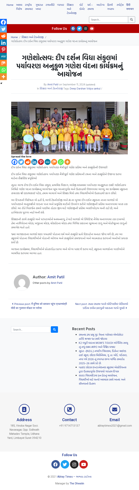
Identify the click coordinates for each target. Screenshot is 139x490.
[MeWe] (48, 162)
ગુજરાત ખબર (39, 7)
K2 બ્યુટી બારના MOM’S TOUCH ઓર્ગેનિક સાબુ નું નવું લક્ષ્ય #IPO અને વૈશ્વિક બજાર (103, 345)
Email (115, 419)
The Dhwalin (77, 483)
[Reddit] (28, 162)
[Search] (54, 329)
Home (10, 5)
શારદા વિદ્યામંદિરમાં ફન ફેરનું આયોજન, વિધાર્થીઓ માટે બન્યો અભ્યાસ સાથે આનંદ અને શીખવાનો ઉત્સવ (102, 379)
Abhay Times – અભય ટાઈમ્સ (74, 476)
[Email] (114, 409)
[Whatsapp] (61, 162)
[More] (67, 162)
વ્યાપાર (60, 5)
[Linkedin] (34, 162)
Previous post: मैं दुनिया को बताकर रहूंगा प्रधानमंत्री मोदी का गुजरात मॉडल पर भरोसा (39, 306)
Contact (69, 419)
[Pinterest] (41, 162)
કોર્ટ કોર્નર (82, 7)
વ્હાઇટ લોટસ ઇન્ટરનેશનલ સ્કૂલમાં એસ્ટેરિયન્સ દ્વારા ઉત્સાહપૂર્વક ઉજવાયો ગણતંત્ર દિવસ (102, 369)
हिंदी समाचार (130, 7)
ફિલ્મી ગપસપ (110, 7)
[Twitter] (79, 28)
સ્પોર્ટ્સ (120, 5)
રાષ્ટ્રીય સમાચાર (29, 7)
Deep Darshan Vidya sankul (85, 88)
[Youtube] (92, 28)
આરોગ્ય (100, 5)
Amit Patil (52, 84)
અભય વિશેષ (19, 7)
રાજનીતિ (50, 5)
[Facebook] (73, 28)
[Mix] (54, 162)
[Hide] (1, 83)
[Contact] (69, 409)
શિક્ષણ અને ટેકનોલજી (72, 9)
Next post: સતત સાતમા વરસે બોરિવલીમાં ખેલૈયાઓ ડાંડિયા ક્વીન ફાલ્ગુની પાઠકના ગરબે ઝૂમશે (101, 306)
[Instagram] (85, 28)
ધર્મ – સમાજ (90, 7)
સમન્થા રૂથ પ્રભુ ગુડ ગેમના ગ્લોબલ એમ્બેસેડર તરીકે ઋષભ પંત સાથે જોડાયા (101, 337)
